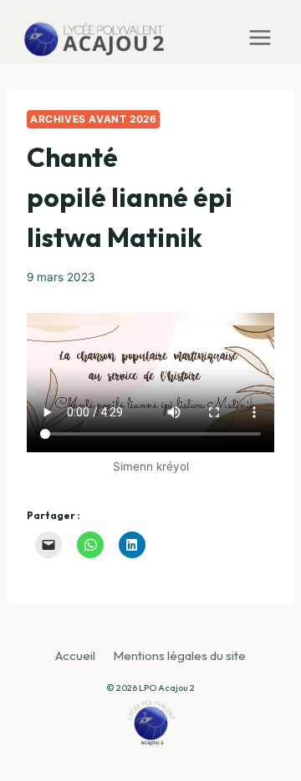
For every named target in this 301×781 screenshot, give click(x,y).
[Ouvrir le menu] (264, 31)
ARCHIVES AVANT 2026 (93, 119)
